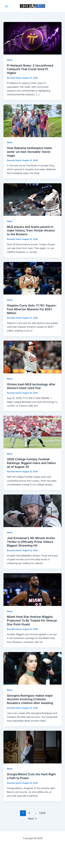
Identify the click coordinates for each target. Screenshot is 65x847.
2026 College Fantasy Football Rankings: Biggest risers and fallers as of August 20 (31, 462)
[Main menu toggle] (6, 6)
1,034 (42, 812)
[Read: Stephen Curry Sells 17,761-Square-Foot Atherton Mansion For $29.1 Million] (32, 278)
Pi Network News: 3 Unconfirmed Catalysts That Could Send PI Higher (30, 69)
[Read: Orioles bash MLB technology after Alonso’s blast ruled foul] (32, 356)
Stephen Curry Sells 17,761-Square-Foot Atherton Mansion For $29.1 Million (32, 309)
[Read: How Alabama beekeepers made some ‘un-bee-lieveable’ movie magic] (32, 120)
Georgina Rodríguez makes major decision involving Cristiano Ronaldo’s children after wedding (30, 699)
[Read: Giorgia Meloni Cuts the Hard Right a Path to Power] (32, 746)
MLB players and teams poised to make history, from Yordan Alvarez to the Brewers (31, 230)
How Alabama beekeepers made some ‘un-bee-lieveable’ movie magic (29, 151)
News (9, 60)
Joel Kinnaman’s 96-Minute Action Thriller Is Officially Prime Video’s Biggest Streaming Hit (31, 541)
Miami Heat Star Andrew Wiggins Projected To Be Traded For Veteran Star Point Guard (32, 620)
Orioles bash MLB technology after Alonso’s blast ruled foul (31, 386)
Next (32, 818)
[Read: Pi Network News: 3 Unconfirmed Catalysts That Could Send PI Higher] (32, 38)
